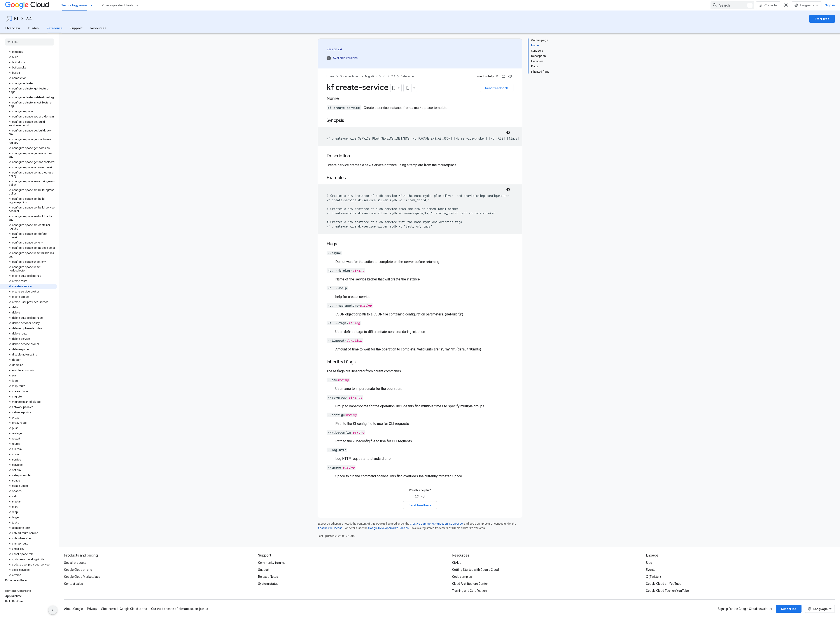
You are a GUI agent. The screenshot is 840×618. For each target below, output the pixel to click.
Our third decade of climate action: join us (179, 609)
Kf (16, 18)
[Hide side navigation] (52, 610)
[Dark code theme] (508, 132)
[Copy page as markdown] (407, 88)
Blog (649, 562)
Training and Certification (469, 590)
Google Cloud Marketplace (82, 576)
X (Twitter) (653, 576)
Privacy (92, 609)
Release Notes (268, 576)
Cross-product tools (117, 5)
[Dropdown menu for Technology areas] (93, 5)
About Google (73, 609)
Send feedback (496, 88)
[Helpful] (503, 76)
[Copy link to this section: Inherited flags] (360, 362)
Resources (98, 28)
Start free (822, 19)
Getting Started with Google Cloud (475, 569)
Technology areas (74, 5)
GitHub (456, 562)
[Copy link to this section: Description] (354, 156)
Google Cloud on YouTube (663, 583)
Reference (55, 28)
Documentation (349, 76)
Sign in (830, 5)
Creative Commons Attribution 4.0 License (436, 523)
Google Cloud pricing (78, 569)
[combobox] (732, 5)
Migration (371, 76)
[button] (342, 58)
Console (770, 5)
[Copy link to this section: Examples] (350, 178)
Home (330, 76)
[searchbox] (29, 42)
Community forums (271, 562)
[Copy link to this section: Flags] (341, 244)
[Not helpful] (510, 76)
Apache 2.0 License (330, 528)
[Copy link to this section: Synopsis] (348, 120)
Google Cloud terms (133, 609)
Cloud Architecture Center (470, 583)
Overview (12, 28)
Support (76, 28)
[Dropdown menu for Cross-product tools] (138, 5)
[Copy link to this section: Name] (343, 99)
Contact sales (73, 583)
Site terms (108, 609)
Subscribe (788, 609)
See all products (75, 562)
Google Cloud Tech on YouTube (667, 590)
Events (650, 569)
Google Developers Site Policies (388, 528)
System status (268, 583)
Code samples (462, 576)
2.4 (29, 18)
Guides (33, 28)
